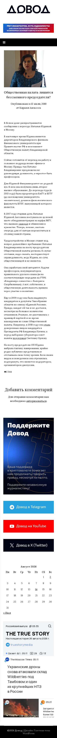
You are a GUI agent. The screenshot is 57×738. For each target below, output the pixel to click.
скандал (23, 223)
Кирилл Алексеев (30, 107)
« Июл (7, 612)
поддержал (19, 338)
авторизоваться (36, 401)
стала (47, 324)
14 (36, 589)
